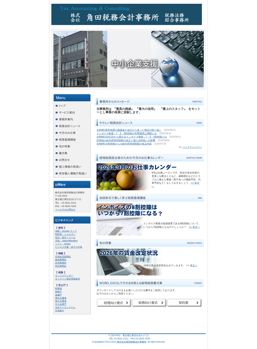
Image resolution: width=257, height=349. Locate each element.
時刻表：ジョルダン (65, 234)
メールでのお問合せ (65, 209)
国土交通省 (60, 301)
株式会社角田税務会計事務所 (131, 342)
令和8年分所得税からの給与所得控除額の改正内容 (124, 143)
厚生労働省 (60, 298)
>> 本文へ (194, 227)
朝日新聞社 (60, 266)
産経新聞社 (60, 259)
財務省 (58, 288)
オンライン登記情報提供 (67, 279)
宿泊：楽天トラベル (65, 237)
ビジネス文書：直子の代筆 (68, 247)
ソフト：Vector (63, 244)
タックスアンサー (64, 275)
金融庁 (58, 295)
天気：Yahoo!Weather (66, 240)
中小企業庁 (60, 304)
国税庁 (58, 291)
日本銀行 (59, 310)
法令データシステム (65, 307)
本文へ (193, 265)
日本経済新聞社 (63, 256)
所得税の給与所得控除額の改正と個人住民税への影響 (126, 140)
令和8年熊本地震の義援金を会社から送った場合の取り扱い (129, 130)
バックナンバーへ (192, 147)
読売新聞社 (60, 263)
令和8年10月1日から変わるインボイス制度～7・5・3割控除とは (132, 136)
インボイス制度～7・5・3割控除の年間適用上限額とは (127, 133)
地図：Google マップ (66, 231)
